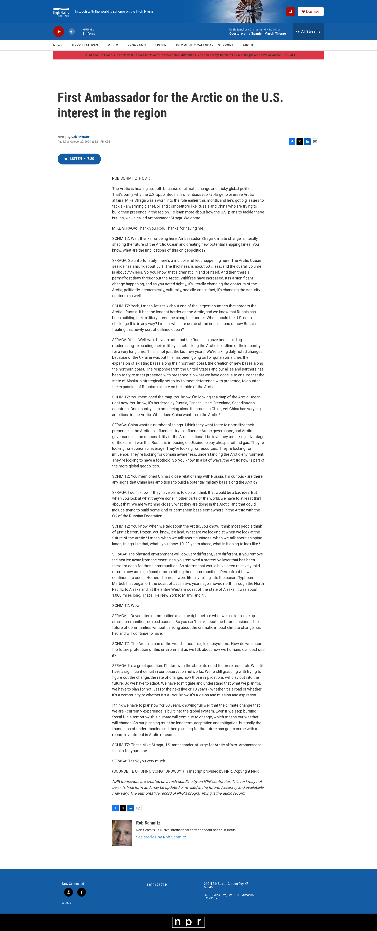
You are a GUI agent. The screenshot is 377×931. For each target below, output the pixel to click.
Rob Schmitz (80, 137)
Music (113, 45)
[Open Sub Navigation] (66, 45)
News (58, 45)
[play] (58, 31)
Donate (312, 11)
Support (225, 45)
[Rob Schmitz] (122, 833)
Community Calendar (195, 45)
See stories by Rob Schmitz (161, 837)
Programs (136, 45)
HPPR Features (85, 45)
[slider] (78, 31)
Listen (161, 45)
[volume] (71, 32)
